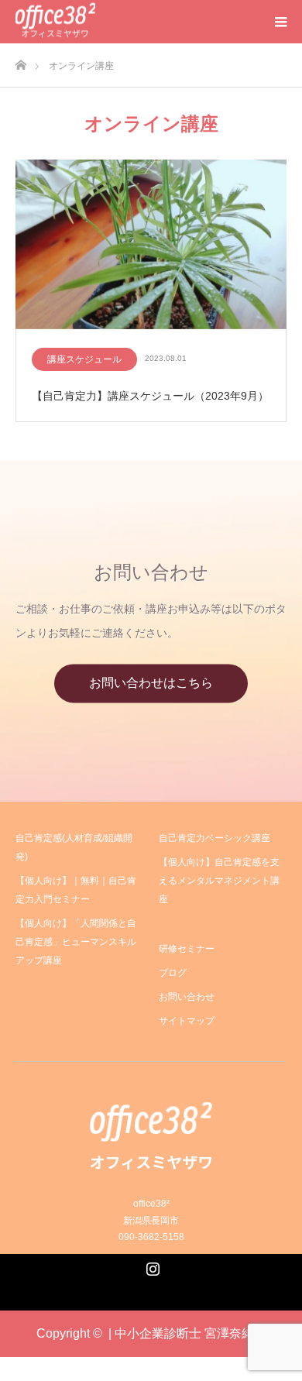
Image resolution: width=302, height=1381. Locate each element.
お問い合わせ (186, 996)
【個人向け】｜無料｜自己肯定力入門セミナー (75, 890)
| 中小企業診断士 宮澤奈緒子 (187, 1333)
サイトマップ (186, 1020)
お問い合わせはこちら (151, 683)
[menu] (280, 21)
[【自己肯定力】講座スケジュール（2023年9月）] (151, 246)
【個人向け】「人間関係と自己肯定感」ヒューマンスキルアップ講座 (75, 942)
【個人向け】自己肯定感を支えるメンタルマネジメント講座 (219, 881)
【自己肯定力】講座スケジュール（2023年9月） (150, 396)
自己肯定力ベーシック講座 (214, 838)
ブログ (173, 972)
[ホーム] (20, 61)
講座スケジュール (84, 359)
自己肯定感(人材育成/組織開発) (73, 847)
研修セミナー (186, 948)
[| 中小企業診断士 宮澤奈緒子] (55, 22)
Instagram (151, 1265)
